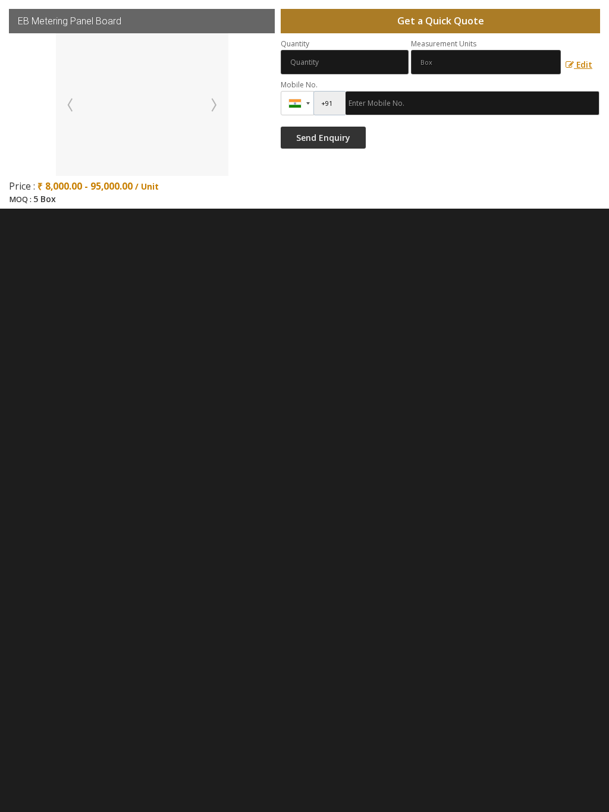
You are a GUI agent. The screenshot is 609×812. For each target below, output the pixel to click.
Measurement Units (443, 44)
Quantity (295, 44)
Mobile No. (299, 85)
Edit (583, 64)
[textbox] (486, 62)
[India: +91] (297, 103)
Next (212, 104)
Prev (71, 104)
